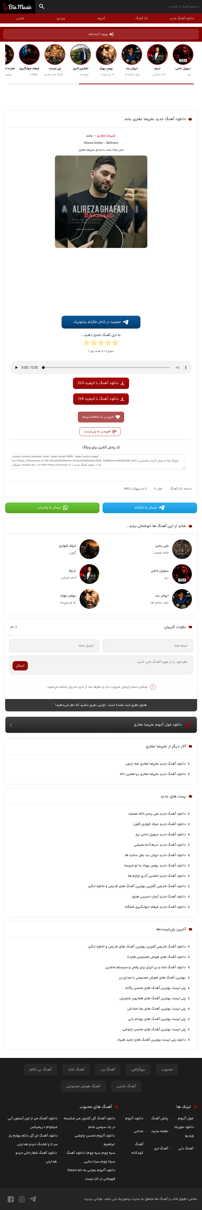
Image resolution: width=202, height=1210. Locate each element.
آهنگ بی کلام (41, 1069)
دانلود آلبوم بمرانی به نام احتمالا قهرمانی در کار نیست (91, 1175)
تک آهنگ (141, 18)
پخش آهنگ (159, 1118)
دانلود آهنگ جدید (182, 18)
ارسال (20, 665)
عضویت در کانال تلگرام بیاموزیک (97, 322)
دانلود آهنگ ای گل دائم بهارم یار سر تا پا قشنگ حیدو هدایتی (33, 1140)
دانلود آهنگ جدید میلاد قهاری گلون (159, 824)
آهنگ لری (161, 1148)
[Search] (41, 7)
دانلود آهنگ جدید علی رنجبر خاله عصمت (157, 814)
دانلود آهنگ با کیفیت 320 (98, 383)
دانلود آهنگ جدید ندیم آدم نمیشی (160, 845)
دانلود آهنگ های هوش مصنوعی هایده (156, 957)
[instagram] (22, 1199)
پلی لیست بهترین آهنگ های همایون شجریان (152, 998)
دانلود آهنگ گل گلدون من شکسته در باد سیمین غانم (89, 1123)
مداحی (138, 1131)
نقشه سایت (159, 1131)
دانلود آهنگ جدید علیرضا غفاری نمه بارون (155, 764)
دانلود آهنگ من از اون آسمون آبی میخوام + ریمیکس (32, 1123)
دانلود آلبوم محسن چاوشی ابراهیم (95, 1140)
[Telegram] (33, 1199)
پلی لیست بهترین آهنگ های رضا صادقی (156, 1009)
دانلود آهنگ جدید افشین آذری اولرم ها (157, 876)
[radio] (115, 343)
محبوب (167, 1069)
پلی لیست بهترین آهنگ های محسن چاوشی (154, 1029)
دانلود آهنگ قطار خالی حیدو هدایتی (36, 1157)
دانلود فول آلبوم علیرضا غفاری (158, 725)
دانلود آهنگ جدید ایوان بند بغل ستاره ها (155, 855)
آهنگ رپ (108, 1069)
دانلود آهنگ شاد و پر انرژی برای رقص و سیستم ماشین (145, 967)
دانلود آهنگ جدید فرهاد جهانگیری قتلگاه (155, 907)
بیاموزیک (17, 7)
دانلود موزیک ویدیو (184, 1131)
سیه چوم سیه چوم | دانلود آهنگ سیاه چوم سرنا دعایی (90, 1157)
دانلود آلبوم (134, 1118)
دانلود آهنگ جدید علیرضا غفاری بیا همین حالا (153, 774)
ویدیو (61, 18)
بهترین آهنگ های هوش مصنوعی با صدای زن (152, 978)
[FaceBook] (11, 1199)
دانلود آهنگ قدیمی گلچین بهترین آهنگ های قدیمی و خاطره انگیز (137, 886)
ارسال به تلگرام (146, 507)
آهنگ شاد (76, 1069)
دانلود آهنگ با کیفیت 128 (98, 399)
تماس (20, 18)
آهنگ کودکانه (137, 1149)
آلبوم (101, 18)
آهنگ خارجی (126, 1086)
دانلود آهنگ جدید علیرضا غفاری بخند (155, 119)
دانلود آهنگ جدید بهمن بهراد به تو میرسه (155, 865)
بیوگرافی (138, 1069)
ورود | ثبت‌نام (98, 34)
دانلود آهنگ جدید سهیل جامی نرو (160, 834)
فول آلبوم (185, 1118)
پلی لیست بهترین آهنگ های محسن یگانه (155, 988)
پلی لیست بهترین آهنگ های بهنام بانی (157, 1019)
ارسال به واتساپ (49, 507)
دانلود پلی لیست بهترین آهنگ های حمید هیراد (151, 1040)
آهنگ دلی (185, 1148)
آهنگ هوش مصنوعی (83, 1086)
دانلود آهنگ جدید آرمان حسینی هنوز (159, 896)
